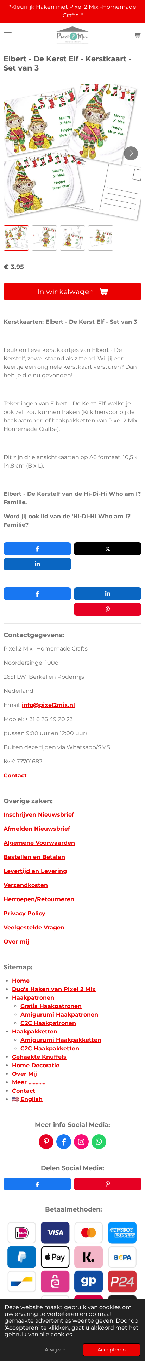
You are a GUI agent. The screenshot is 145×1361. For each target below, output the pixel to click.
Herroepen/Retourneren (39, 899)
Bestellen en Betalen (34, 857)
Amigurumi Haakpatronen (59, 1014)
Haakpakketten (34, 1031)
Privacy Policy (24, 913)
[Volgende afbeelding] (131, 153)
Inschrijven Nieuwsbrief (39, 814)
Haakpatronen (33, 997)
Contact (15, 775)
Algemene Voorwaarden (39, 843)
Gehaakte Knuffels (39, 1057)
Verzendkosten (26, 885)
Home (21, 980)
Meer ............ (28, 1082)
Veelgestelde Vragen (34, 927)
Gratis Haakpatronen (51, 1006)
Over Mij (24, 1073)
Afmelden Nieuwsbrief (37, 828)
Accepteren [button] (111, 1350)
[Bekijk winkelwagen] (137, 35)
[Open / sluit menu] (7, 35)
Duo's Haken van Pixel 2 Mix (54, 989)
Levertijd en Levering (35, 871)
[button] (16, 238)
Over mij (16, 941)
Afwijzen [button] (55, 1350)
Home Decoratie (35, 1065)
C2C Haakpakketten (49, 1048)
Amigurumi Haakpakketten (60, 1040)
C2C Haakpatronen (48, 1023)
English (31, 1099)
